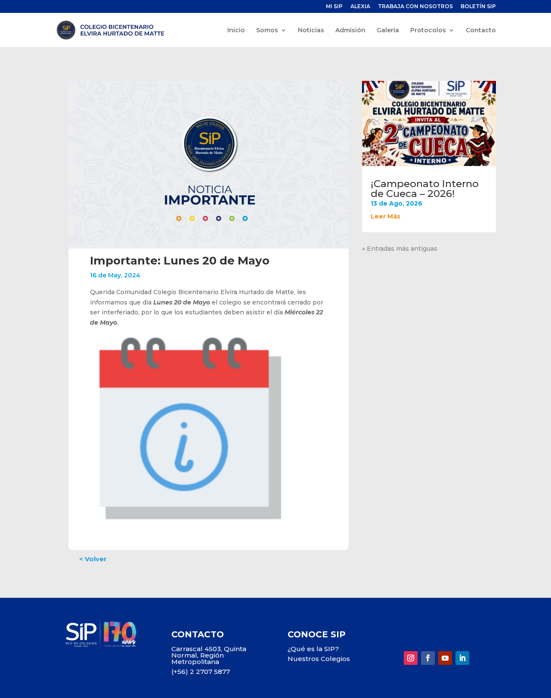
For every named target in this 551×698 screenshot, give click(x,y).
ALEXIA (360, 6)
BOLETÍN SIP (478, 6)
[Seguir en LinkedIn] (462, 658)
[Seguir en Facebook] (428, 658)
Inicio (236, 30)
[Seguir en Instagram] (411, 658)
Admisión (350, 30)
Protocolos (428, 30)
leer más (385, 216)
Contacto (481, 30)
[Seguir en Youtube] (445, 658)
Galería (388, 30)
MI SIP (334, 6)
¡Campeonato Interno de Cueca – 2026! (425, 189)
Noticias (311, 30)
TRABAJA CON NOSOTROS (415, 6)
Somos (267, 30)
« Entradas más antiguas (399, 248)
